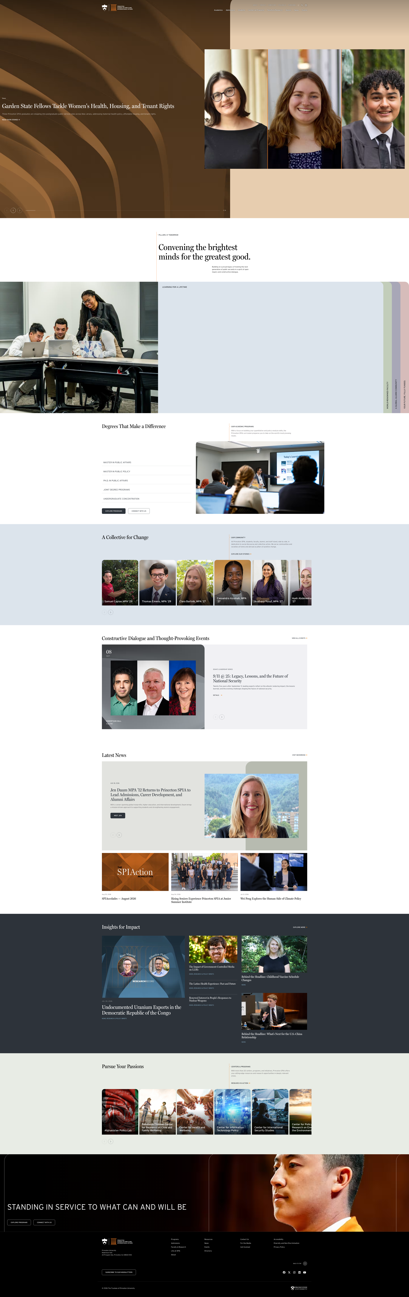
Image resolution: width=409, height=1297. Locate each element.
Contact (263, 5)
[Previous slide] (6, 210)
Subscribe (292, 5)
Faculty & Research (275, 10)
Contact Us (244, 1239)
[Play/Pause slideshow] (13, 210)
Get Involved (245, 1247)
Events (304, 10)
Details (216, 695)
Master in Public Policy (116, 471)
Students (241, 10)
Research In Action (239, 1083)
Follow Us (282, 5)
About (255, 5)
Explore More (299, 927)
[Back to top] (305, 1263)
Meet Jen (118, 815)
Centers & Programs (256, 10)
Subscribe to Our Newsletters (118, 1272)
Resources (208, 1239)
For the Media (245, 1243)
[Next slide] (19, 210)
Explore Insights (9, 120)
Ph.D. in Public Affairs (115, 480)
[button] (110, 612)
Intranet (306, 5)
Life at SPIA (175, 1251)
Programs (175, 1239)
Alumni (288, 10)
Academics (218, 10)
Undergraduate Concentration (121, 499)
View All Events (298, 638)
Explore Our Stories (240, 554)
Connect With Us (139, 511)
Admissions (230, 10)
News (296, 10)
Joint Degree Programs (116, 489)
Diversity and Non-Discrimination (286, 1243)
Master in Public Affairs (117, 462)
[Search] (302, 5)
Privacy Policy (279, 1247)
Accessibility (278, 1239)
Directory (272, 5)
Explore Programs (113, 511)
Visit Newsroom (298, 755)
